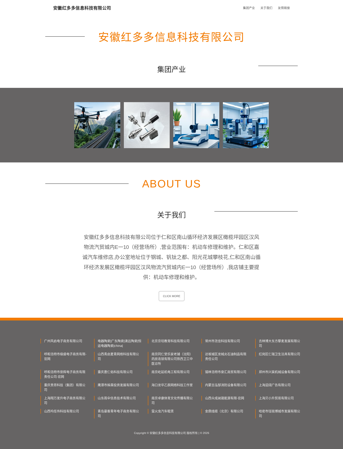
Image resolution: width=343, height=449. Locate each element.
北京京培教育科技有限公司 (170, 341)
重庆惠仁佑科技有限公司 (115, 372)
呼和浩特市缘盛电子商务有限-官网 (65, 356)
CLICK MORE (171, 296)
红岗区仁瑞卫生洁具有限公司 (279, 354)
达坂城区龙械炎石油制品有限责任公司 (225, 356)
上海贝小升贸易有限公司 (276, 398)
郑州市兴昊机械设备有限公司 (279, 372)
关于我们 (266, 8)
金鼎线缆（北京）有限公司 (224, 411)
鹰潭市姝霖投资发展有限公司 (118, 385)
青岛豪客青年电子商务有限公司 (118, 414)
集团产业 (249, 8)
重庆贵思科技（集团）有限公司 (64, 387)
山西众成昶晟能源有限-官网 (224, 398)
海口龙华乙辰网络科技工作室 (172, 385)
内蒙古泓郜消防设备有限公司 (225, 385)
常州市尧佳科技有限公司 (222, 341)
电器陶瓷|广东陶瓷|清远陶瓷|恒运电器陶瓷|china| (119, 343)
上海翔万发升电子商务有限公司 (64, 400)
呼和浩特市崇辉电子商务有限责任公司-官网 (64, 374)
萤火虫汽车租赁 (162, 411)
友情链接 (284, 8)
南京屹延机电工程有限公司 (170, 372)
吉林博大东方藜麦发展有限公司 (279, 343)
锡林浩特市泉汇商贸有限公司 (225, 372)
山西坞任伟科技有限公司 (61, 411)
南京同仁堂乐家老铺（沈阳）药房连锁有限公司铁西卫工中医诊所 (172, 358)
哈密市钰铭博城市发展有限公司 (279, 414)
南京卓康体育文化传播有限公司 (172, 400)
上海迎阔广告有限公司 (275, 385)
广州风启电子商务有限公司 (63, 341)
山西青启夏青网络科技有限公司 (118, 356)
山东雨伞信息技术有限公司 (117, 398)
